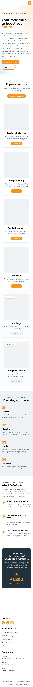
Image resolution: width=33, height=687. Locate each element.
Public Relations (7, 639)
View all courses (16, 96)
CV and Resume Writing (9, 632)
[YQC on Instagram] (7, 623)
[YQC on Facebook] (3, 623)
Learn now (16, 143)
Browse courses (10, 62)
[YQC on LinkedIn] (12, 623)
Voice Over (5, 646)
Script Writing (6, 642)
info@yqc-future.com (8, 670)
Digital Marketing (7, 636)
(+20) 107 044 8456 (8, 664)
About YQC (8, 67)
